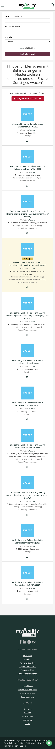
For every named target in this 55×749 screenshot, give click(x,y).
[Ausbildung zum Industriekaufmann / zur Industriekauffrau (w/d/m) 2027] (28, 156)
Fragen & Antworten (27, 666)
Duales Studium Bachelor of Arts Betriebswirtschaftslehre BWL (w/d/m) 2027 (27, 263)
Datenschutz (27, 716)
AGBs (27, 723)
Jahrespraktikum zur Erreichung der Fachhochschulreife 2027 (27, 125)
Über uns (27, 709)
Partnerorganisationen (27, 674)
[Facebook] (21, 642)
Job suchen (27, 655)
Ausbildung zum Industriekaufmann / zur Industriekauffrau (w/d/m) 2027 (27, 167)
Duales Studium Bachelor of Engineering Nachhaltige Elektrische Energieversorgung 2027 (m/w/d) (27, 316)
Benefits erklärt (27, 670)
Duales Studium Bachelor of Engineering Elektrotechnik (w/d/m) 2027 (27, 446)
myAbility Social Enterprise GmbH (31, 740)
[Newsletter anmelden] (34, 642)
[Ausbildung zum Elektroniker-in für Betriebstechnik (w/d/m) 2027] (28, 350)
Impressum (27, 720)
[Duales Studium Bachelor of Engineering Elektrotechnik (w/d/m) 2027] (28, 435)
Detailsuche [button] (29, 47)
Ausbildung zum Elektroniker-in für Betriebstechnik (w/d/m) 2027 (27, 361)
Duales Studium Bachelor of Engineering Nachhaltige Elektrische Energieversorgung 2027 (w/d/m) (27, 214)
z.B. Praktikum (13, 16)
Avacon (32, 130)
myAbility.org (27, 686)
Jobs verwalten (27, 697)
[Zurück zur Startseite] (27, 5)
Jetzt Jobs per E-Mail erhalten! (29, 98)
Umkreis (8, 37)
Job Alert (27, 659)
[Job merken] (27, 140)
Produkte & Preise (27, 693)
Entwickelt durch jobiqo (14, 743)
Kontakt (27, 712)
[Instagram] (29, 642)
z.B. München (12, 26)
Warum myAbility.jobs (27, 689)
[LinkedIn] (25, 642)
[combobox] (27, 21)
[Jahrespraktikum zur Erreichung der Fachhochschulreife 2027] (28, 114)
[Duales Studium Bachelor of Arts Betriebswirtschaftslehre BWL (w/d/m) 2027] (28, 249)
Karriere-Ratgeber (27, 663)
